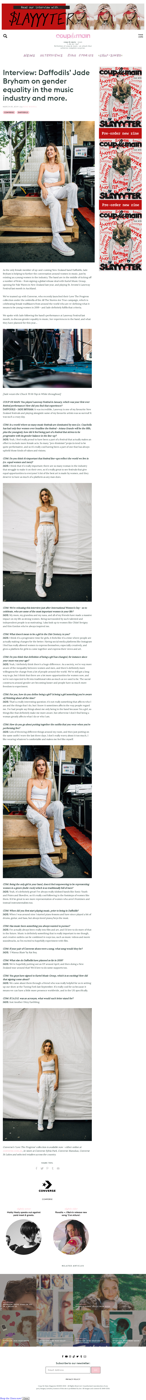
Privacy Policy (73, 1379)
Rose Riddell (30, 107)
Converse (9, 112)
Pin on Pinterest (47, 1168)
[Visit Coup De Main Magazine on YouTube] (66, 1356)
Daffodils (23, 112)
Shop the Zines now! (11, 1398)
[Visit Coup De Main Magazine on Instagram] (70, 1356)
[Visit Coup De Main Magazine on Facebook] (62, 1356)
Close (25, 1398)
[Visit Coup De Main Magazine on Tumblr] (81, 1356)
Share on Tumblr (52, 1168)
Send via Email (58, 1168)
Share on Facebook (36, 1168)
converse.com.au (12, 1150)
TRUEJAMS (140, 36)
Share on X (42, 1168)
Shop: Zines (110, 53)
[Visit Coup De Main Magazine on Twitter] (77, 1356)
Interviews (51, 53)
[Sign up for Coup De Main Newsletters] (85, 1356)
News (29, 57)
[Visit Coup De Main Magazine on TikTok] (74, 1356)
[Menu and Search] (5, 36)
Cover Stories (80, 53)
